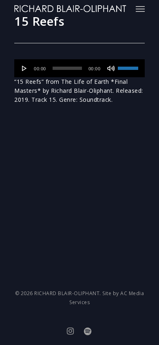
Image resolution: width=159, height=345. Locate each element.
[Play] (24, 68)
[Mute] (111, 68)
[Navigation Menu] (140, 8)
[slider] (129, 65)
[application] (79, 68)
